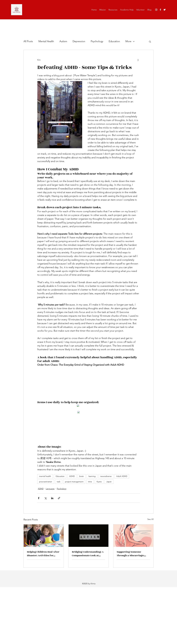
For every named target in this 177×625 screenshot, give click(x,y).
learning (92, 476)
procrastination (45, 481)
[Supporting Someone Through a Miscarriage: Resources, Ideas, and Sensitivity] (133, 535)
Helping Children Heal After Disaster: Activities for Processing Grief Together (43, 553)
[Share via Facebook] (38, 498)
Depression (79, 41)
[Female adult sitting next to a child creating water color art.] (44, 535)
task (58, 481)
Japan (109, 481)
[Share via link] (59, 498)
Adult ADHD (121, 476)
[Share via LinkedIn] (52, 498)
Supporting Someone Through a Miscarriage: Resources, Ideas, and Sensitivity (130, 553)
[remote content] (88, 383)
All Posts (28, 41)
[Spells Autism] (89, 535)
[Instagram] (156, 9)
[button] (150, 41)
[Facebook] (160, 9)
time (90, 481)
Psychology (97, 41)
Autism (63, 41)
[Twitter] (164, 9)
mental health (45, 476)
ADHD (72, 476)
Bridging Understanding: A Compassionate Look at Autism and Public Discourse (88, 553)
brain (81, 476)
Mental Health (46, 41)
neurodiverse (106, 476)
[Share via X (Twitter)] (45, 498)
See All (150, 519)
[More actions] (138, 59)
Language (50, 488)
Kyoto (99, 481)
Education (114, 41)
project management (74, 481)
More (128, 41)
